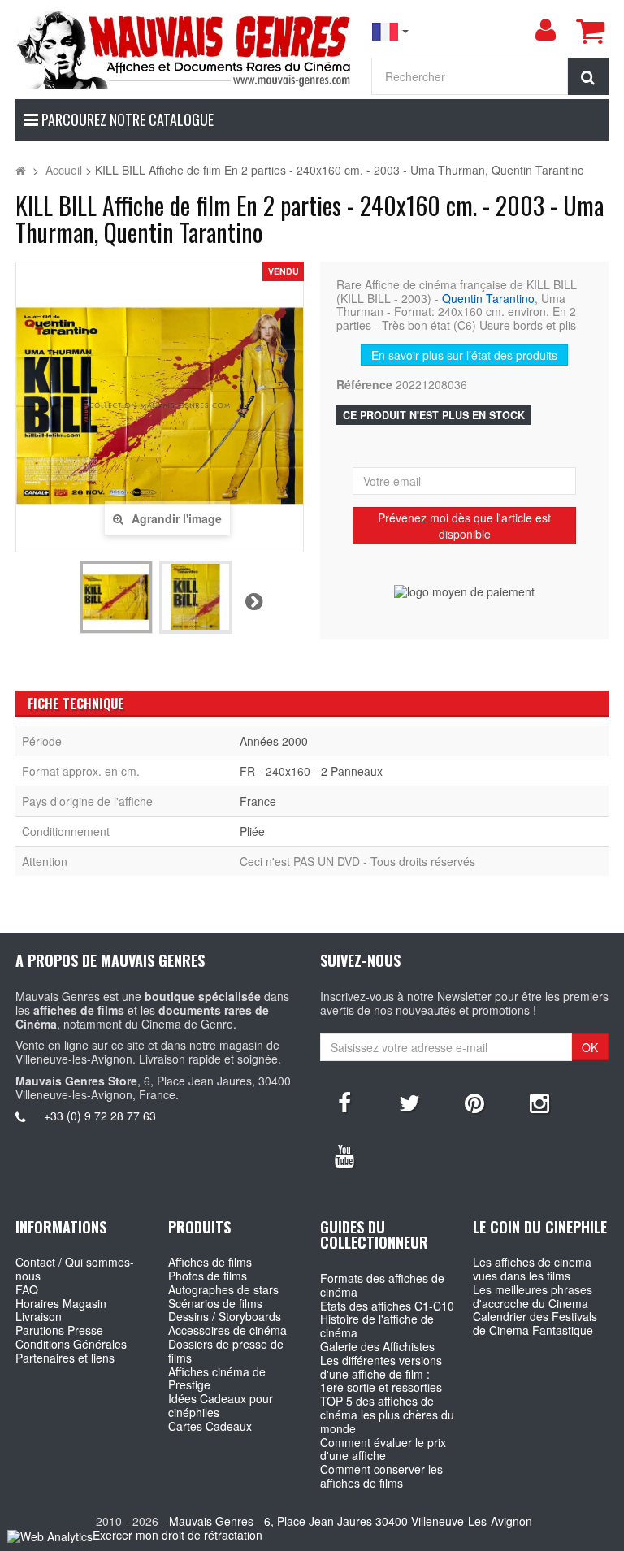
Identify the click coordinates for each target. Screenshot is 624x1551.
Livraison (38, 1316)
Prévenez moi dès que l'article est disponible (464, 525)
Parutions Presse (59, 1330)
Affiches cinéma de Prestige (217, 1378)
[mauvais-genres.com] (184, 48)
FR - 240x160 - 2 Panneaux (311, 771)
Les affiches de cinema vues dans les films (532, 1269)
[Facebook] (344, 1101)
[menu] (545, 30)
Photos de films (207, 1275)
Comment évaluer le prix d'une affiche (383, 1449)
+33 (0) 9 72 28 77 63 (100, 1115)
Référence (364, 385)
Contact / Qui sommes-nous (74, 1269)
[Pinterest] (474, 1101)
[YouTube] (344, 1154)
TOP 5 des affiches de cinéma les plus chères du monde (387, 1414)
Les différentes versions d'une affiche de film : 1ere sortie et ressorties (381, 1374)
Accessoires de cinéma (227, 1330)
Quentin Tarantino (488, 298)
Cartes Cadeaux (210, 1426)
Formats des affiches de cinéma (382, 1285)
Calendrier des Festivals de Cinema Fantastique (535, 1323)
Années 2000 (274, 741)
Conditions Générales (71, 1344)
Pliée (252, 831)
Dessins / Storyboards (224, 1316)
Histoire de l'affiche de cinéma (377, 1326)
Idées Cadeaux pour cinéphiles (220, 1405)
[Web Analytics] (50, 1536)
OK (590, 1047)
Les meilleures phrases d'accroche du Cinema (532, 1296)
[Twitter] (409, 1101)
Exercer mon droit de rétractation (177, 1535)
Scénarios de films (215, 1303)
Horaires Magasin (60, 1303)
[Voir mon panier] (590, 31)
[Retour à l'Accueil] (20, 170)
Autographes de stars (223, 1289)
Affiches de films (210, 1262)
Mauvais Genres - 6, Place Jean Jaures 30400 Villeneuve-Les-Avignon (350, 1521)
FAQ (26, 1289)
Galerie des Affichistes (377, 1346)
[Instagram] (539, 1101)
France (258, 801)
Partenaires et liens (65, 1358)
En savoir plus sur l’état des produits (464, 355)
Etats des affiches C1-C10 (387, 1306)
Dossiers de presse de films (226, 1351)
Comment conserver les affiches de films (381, 1476)
